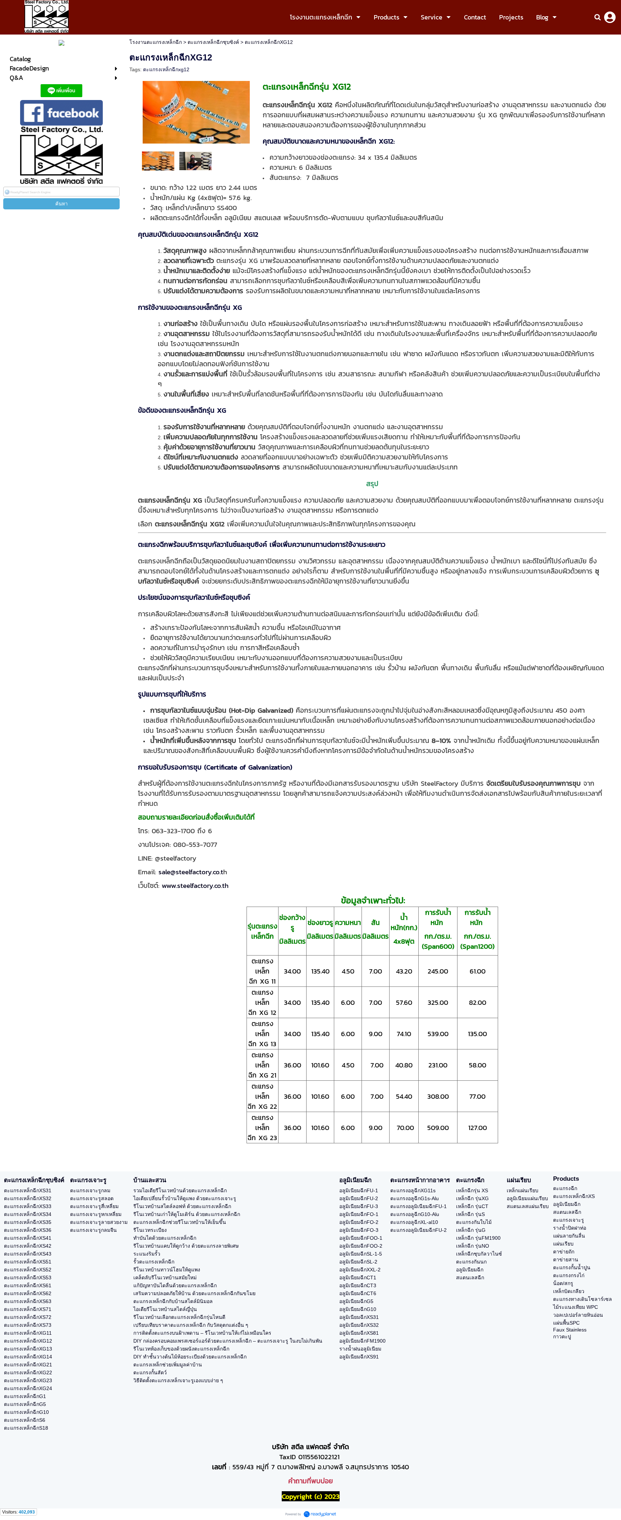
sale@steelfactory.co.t (190, 872)
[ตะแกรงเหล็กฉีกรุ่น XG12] (196, 111)
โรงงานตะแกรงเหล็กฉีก (155, 42)
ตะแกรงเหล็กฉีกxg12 (166, 69)
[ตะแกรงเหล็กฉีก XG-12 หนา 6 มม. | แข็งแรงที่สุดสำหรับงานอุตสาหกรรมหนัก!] (195, 161)
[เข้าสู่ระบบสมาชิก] (610, 17)
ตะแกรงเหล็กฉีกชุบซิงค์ (213, 42)
